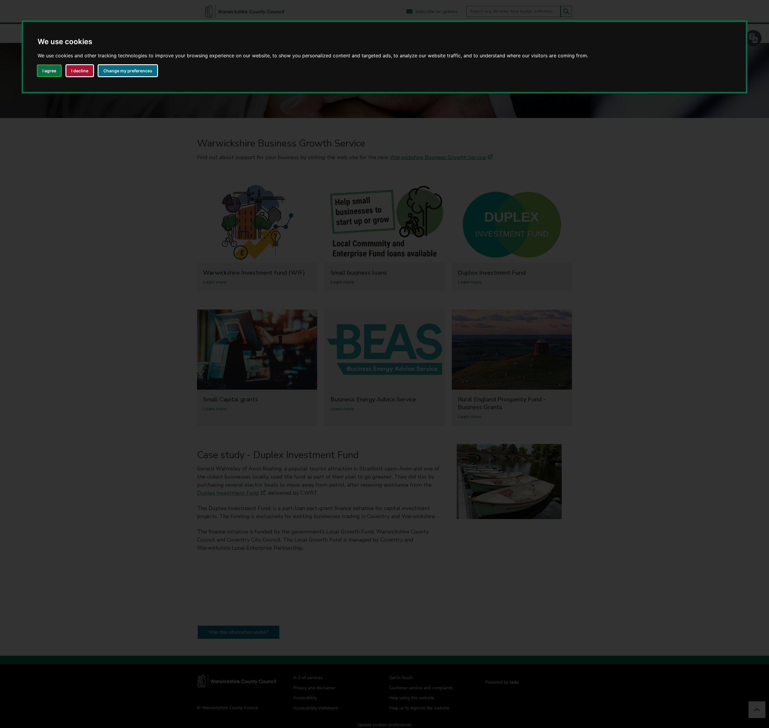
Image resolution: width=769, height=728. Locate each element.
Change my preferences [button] (127, 70)
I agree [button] (49, 70)
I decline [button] (79, 70)
